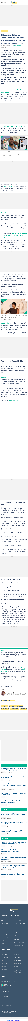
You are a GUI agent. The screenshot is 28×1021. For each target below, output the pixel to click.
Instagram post (14, 400)
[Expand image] (26, 137)
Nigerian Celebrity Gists (7, 700)
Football (3, 846)
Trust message (5, 708)
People (2, 772)
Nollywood (18, 28)
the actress (8, 186)
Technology (3, 804)
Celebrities (3, 789)
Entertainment (9, 28)
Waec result (23, 708)
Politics (2, 797)
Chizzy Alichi (5, 323)
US (1, 780)
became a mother (16, 126)
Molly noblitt (14, 708)
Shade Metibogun (17, 45)
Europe (2, 861)
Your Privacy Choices (16, 1020)
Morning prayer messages (16, 706)
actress (6, 126)
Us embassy (4, 706)
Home (2, 28)
